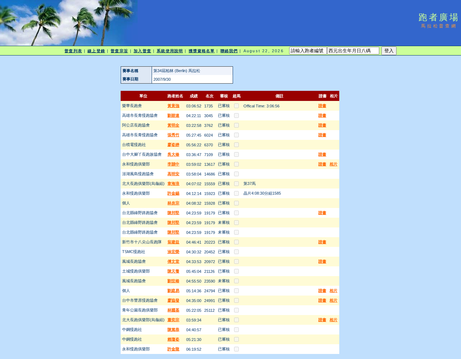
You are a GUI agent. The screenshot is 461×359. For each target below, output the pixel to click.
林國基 (173, 310)
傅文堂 (173, 261)
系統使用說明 (170, 51)
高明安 (173, 174)
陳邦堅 (173, 212)
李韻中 (173, 164)
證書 (322, 105)
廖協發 (173, 300)
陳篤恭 (173, 329)
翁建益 (173, 242)
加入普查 (142, 51)
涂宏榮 (173, 251)
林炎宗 (173, 203)
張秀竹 (173, 135)
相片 (333, 164)
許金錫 (173, 193)
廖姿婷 (173, 144)
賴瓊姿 (173, 339)
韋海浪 (173, 183)
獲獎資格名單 (202, 51)
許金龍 (173, 349)
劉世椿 (173, 281)
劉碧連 (173, 115)
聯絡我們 (229, 51)
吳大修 (173, 154)
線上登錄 (96, 51)
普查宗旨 (119, 51)
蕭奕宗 (173, 320)
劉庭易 (173, 290)
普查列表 (73, 51)
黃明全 (173, 125)
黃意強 (173, 105)
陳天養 (173, 271)
